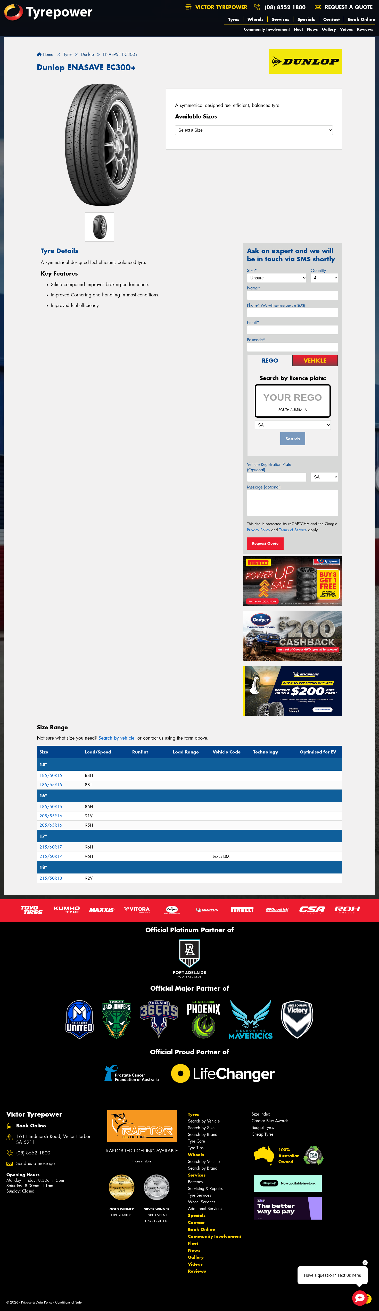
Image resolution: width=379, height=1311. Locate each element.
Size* (252, 270)
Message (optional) (264, 487)
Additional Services (205, 1208)
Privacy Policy (258, 530)
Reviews (365, 29)
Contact (331, 19)
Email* (253, 322)
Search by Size (201, 1127)
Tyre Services (199, 1195)
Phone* (276, 305)
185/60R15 (50, 775)
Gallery (329, 29)
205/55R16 (50, 816)
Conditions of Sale (68, 1302)
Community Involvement (267, 29)
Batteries (195, 1182)
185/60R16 (50, 806)
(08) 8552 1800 (285, 7)
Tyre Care (196, 1141)
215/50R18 (50, 878)
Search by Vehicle (204, 1121)
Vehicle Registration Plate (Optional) (269, 467)
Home (47, 54)
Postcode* (256, 339)
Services (280, 19)
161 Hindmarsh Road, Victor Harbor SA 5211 (53, 1139)
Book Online (361, 19)
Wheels (255, 19)
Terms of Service (293, 530)
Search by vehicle (116, 738)
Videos (346, 29)
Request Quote (265, 543)
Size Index (261, 1114)
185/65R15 (50, 784)
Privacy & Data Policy (36, 1302)
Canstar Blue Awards (270, 1121)
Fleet (298, 29)
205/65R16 (50, 825)
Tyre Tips (195, 1148)
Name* (253, 288)
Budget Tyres (263, 1127)
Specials (306, 19)
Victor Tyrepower (220, 7)
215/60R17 (50, 847)
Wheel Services (201, 1202)
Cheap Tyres (262, 1134)
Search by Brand (202, 1134)
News (312, 29)
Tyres (233, 19)
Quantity (318, 270)
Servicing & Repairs (205, 1188)
